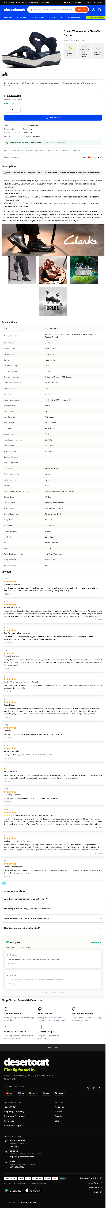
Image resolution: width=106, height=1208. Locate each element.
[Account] (93, 9)
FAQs (98, 1192)
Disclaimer (95, 1187)
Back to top (53, 1048)
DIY (61, 17)
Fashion (52, 17)
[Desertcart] (14, 9)
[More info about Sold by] (39, 125)
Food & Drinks (38, 17)
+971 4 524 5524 (17, 1167)
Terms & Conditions (91, 1178)
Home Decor (22, 17)
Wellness (8, 17)
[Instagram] (88, 1088)
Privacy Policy (94, 1183)
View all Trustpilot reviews (53, 992)
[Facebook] (99, 1088)
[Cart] (99, 9)
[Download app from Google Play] (13, 1190)
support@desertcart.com (22, 1156)
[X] (94, 1088)
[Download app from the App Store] (33, 1190)
